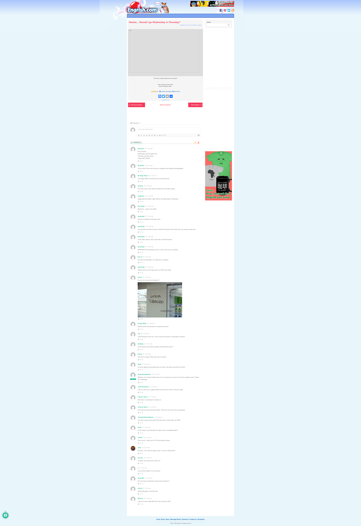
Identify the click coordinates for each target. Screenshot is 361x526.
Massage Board (175, 519)
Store (151, 15)
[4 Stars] (156, 91)
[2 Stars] (153, 91)
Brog (145, 15)
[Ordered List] (149, 135)
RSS (233, 10)
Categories (137, 15)
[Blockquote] (154, 135)
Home (130, 15)
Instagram (225, 10)
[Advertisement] (218, 59)
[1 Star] (152, 91)
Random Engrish (165, 105)
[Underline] (144, 135)
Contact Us (193, 519)
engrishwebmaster (144, 374)
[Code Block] (157, 135)
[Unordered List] (152, 135)
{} (162, 135)
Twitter (229, 10)
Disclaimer (201, 519)
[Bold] (138, 135)
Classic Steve (142, 397)
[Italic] (141, 135)
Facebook (221, 10)
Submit (157, 15)
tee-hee (140, 458)
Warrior (140, 498)
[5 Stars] (157, 91)
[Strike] (146, 135)
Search (209, 22)
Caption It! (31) (165, 100)
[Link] (160, 135)
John (139, 447)
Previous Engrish (136, 105)
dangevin (141, 196)
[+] (165, 135)
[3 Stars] (154, 91)
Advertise (185, 519)
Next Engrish (195, 105)
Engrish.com (146, 8)
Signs (200, 25)
